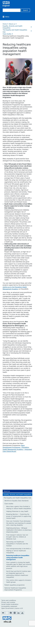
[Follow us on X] (7, 614)
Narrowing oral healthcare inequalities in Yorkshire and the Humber (17, 544)
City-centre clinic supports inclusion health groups (18, 581)
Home (5, 24)
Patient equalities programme (14, 585)
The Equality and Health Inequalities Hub (17, 498)
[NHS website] (7, 622)
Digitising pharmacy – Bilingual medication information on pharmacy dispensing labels (18, 530)
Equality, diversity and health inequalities (17, 494)
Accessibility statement (9, 606)
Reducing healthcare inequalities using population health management (17, 557)
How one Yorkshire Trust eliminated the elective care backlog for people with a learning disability (18, 523)
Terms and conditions (8, 600)
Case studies (7, 34)
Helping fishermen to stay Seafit (17, 511)
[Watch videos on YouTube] (22, 614)
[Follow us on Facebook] (10, 614)
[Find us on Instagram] (14, 614)
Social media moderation (9, 604)
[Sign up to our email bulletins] (3, 614)
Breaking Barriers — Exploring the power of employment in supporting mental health (18, 516)
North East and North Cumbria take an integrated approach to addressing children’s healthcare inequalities (18, 574)
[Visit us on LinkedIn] (18, 614)
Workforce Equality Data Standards (16, 501)
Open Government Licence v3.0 (12, 608)
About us (12, 24)
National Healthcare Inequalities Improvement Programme (15, 589)
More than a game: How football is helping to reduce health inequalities (18, 507)
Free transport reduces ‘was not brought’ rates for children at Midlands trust (17, 537)
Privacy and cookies (8, 602)
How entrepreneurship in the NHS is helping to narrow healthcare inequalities (18, 550)
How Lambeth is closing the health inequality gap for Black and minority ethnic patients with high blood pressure (18, 565)
